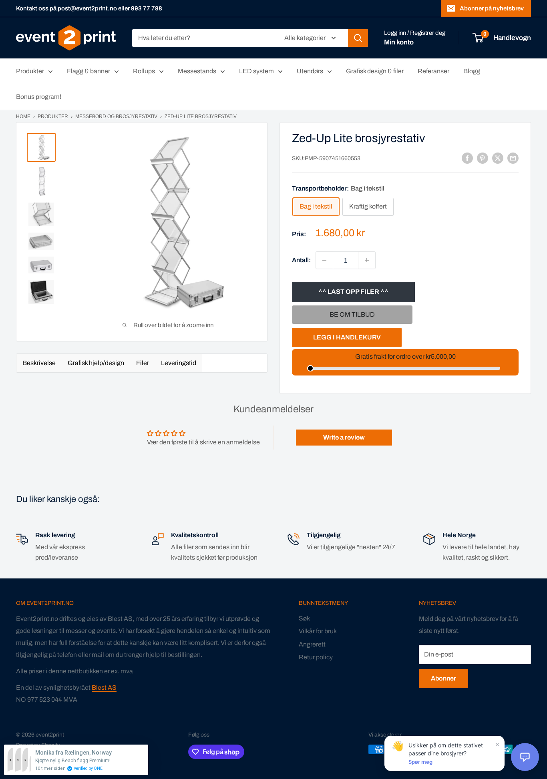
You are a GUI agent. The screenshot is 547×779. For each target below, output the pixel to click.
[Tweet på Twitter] (497, 158)
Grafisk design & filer (375, 71)
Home (23, 116)
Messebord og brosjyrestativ (116, 116)
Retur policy (316, 657)
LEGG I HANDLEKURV (347, 337)
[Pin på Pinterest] (482, 158)
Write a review (344, 437)
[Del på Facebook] (467, 158)
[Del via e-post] (513, 158)
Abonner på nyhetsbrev (492, 8)
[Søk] (358, 38)
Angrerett (312, 644)
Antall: (301, 260)
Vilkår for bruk (318, 631)
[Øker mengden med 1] (366, 260)
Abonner (443, 678)
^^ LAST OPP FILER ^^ (353, 291)
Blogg (471, 71)
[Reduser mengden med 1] (324, 260)
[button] (525, 757)
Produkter (30, 71)
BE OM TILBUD (352, 314)
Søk (304, 618)
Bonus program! (38, 96)
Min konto (399, 42)
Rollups (144, 71)
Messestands (197, 71)
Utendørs (310, 71)
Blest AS (104, 687)
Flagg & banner (88, 71)
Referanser (433, 71)
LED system (256, 71)
